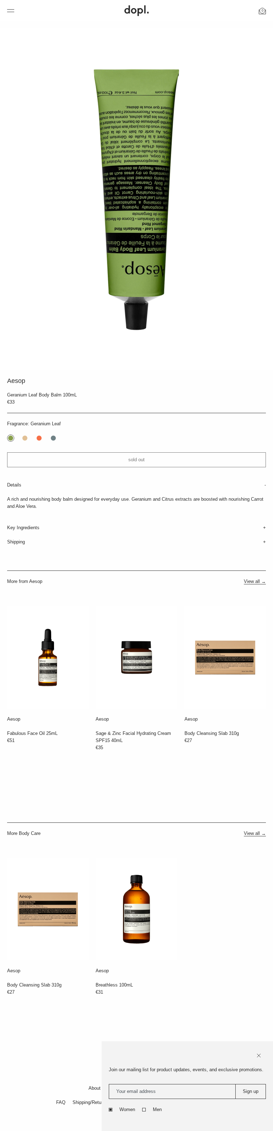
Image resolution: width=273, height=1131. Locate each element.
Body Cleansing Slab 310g (211, 733)
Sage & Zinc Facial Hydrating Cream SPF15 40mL (133, 737)
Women (127, 1109)
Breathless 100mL (114, 985)
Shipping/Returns (90, 1102)
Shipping (16, 542)
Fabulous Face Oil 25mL (32, 733)
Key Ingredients (23, 527)
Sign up (250, 1091)
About (95, 1088)
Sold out (136, 459)
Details (14, 485)
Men (157, 1109)
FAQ (60, 1102)
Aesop (13, 719)
